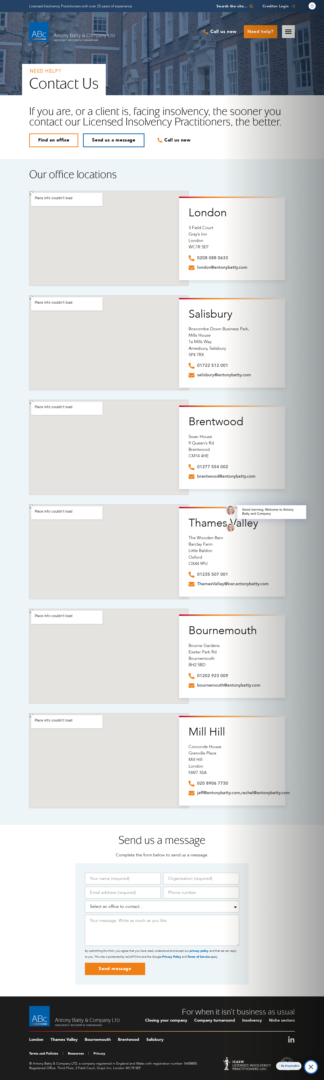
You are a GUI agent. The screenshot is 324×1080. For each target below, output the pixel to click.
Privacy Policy (171, 957)
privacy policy (199, 951)
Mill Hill (207, 732)
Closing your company (166, 1020)
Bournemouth (223, 630)
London (208, 212)
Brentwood (216, 421)
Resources (76, 1053)
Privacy (99, 1053)
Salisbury (210, 314)
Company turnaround (214, 1020)
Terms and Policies (43, 1053)
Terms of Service (198, 957)
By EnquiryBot (290, 1065)
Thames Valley (64, 1039)
